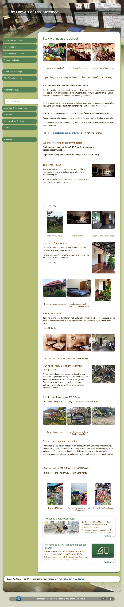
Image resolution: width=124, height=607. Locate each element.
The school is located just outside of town (60, 133)
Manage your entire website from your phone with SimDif (61, 599)
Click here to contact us (74, 579)
